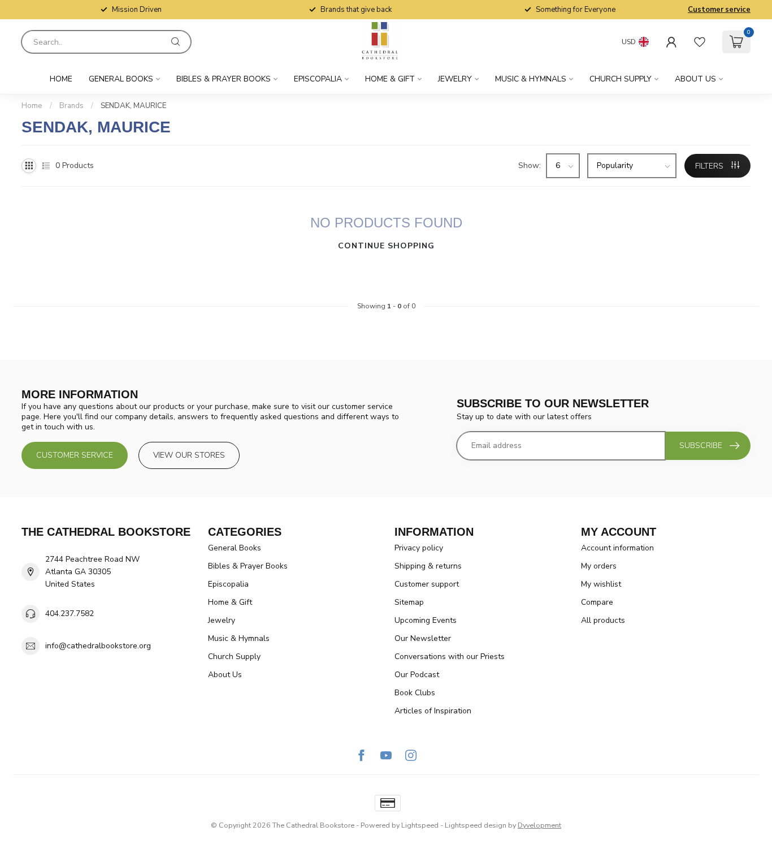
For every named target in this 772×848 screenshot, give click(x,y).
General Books (121, 79)
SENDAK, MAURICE (133, 106)
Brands (71, 106)
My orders (599, 566)
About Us (695, 79)
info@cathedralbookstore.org (98, 645)
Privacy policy (418, 548)
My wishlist (601, 584)
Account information (617, 548)
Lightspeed (420, 825)
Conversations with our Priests (449, 656)
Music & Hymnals (530, 79)
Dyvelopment (539, 825)
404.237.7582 (69, 613)
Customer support (426, 584)
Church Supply (620, 79)
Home (61, 79)
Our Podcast (416, 674)
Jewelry (455, 79)
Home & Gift (390, 79)
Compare (597, 602)
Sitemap (409, 602)
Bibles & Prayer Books (223, 79)
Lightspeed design (475, 825)
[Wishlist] (699, 42)
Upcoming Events (425, 620)
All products (603, 620)
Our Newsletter (422, 638)
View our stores (189, 455)
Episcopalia (318, 79)
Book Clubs (414, 692)
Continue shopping (386, 245)
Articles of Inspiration (432, 710)
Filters (710, 166)
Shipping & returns (428, 566)
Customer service (719, 10)
